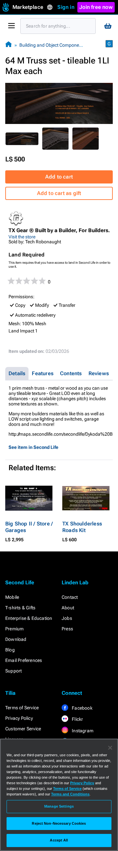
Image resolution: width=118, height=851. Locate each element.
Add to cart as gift (59, 193)
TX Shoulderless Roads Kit (82, 527)
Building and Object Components (52, 45)
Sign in (65, 7)
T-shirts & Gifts (20, 607)
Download (16, 639)
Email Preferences (23, 660)
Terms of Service (22, 707)
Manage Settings (59, 806)
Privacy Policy (19, 718)
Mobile (12, 597)
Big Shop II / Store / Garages (29, 527)
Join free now (96, 7)
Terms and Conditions (70, 794)
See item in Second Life (33, 447)
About (68, 607)
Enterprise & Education (28, 618)
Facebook (81, 708)
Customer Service (23, 728)
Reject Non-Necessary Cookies (59, 823)
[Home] (8, 45)
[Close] (110, 748)
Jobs (67, 618)
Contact (70, 597)
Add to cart (59, 177)
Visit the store (22, 236)
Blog (10, 649)
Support (13, 670)
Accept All (59, 840)
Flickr (77, 719)
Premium (14, 628)
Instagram (82, 730)
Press (67, 628)
